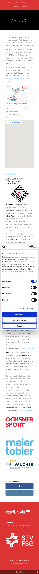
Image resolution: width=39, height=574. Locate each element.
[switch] (34, 287)
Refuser (19, 326)
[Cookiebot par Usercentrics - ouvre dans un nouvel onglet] (28, 246)
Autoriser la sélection (19, 320)
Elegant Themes (23, 561)
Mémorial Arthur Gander (16, 3)
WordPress (24, 563)
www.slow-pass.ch (26, 349)
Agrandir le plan (11, 174)
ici (9, 63)
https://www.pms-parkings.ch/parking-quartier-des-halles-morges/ (19, 79)
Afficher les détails (26, 308)
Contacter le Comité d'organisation (18, 525)
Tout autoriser (19, 314)
